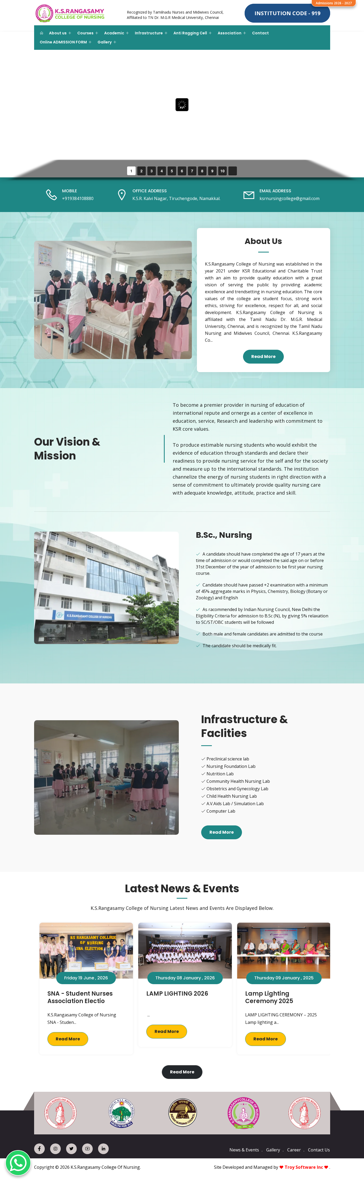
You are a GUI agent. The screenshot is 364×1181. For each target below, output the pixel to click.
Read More (263, 356)
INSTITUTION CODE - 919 (287, 13)
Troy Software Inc (304, 1167)
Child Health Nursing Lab (232, 796)
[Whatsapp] (18, 1163)
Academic (114, 33)
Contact (260, 33)
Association (229, 33)
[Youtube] (87, 1148)
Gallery (105, 42)
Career (294, 1150)
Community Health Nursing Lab (238, 781)
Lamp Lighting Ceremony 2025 (269, 997)
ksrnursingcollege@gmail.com (289, 198)
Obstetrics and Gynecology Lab (237, 789)
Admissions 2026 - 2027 (334, 3)
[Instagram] (55, 1148)
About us (58, 33)
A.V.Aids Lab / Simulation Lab (235, 804)
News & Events (244, 1150)
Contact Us (319, 1150)
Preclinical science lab (228, 759)
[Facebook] (39, 1148)
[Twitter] (71, 1148)
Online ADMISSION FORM (63, 42)
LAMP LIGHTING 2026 (177, 993)
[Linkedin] (103, 1148)
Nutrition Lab (220, 774)
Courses (85, 33)
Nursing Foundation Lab (231, 766)
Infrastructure (149, 33)
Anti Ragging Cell (190, 33)
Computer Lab (221, 811)
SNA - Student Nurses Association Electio (80, 997)
